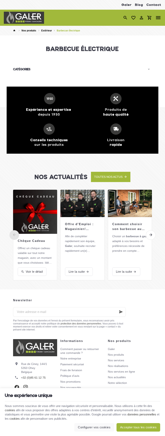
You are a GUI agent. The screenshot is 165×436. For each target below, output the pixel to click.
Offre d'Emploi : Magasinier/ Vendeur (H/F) (79, 226)
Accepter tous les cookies (138, 427)
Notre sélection (117, 382)
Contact (153, 5)
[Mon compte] (141, 18)
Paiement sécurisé (72, 364)
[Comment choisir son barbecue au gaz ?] (130, 203)
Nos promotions (70, 381)
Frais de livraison (71, 370)
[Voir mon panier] (149, 18)
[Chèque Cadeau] (35, 212)
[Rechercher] (125, 18)
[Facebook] (16, 387)
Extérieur (46, 30)
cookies (10, 410)
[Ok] (121, 312)
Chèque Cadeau (31, 240)
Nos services (116, 360)
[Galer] (24, 18)
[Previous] (14, 235)
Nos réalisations (118, 366)
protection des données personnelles (81, 323)
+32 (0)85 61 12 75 (33, 377)
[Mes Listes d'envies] (133, 18)
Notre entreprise (70, 358)
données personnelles (141, 414)
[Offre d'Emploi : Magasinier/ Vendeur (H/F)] (82, 203)
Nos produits (29, 30)
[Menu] (158, 18)
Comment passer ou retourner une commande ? (79, 350)
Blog (139, 5)
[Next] (151, 235)
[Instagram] (25, 387)
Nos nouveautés (70, 387)
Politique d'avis (69, 375)
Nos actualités (61, 176)
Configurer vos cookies (94, 427)
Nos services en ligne (121, 371)
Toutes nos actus (108, 176)
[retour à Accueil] (15, 30)
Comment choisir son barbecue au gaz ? (127, 226)
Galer (127, 5)
